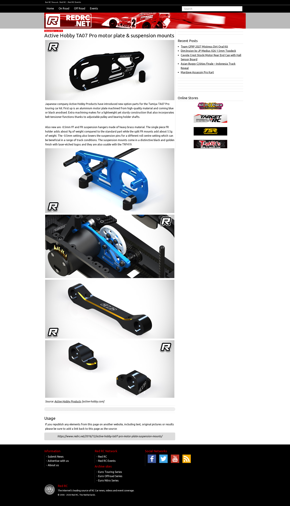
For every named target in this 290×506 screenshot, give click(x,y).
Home (50, 8)
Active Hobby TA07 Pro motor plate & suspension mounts (109, 35)
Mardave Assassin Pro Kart (197, 72)
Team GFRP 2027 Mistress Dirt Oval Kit (204, 46)
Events (94, 8)
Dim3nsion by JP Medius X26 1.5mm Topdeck (208, 50)
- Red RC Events (106, 460)
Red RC (63, 2)
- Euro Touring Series (109, 471)
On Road (64, 8)
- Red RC (101, 456)
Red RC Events (74, 2)
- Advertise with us (57, 460)
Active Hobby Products (67, 401)
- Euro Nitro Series (107, 480)
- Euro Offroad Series (109, 476)
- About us (52, 465)
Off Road (79, 8)
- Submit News (55, 456)
